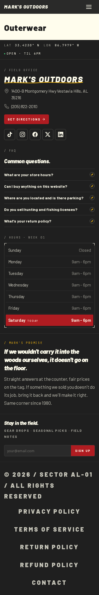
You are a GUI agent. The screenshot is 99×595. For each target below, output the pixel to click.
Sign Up (82, 450)
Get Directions (24, 119)
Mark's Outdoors (26, 7)
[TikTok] (9, 134)
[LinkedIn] (60, 134)
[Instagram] (22, 134)
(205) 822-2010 (24, 106)
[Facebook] (35, 134)
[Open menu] (89, 7)
